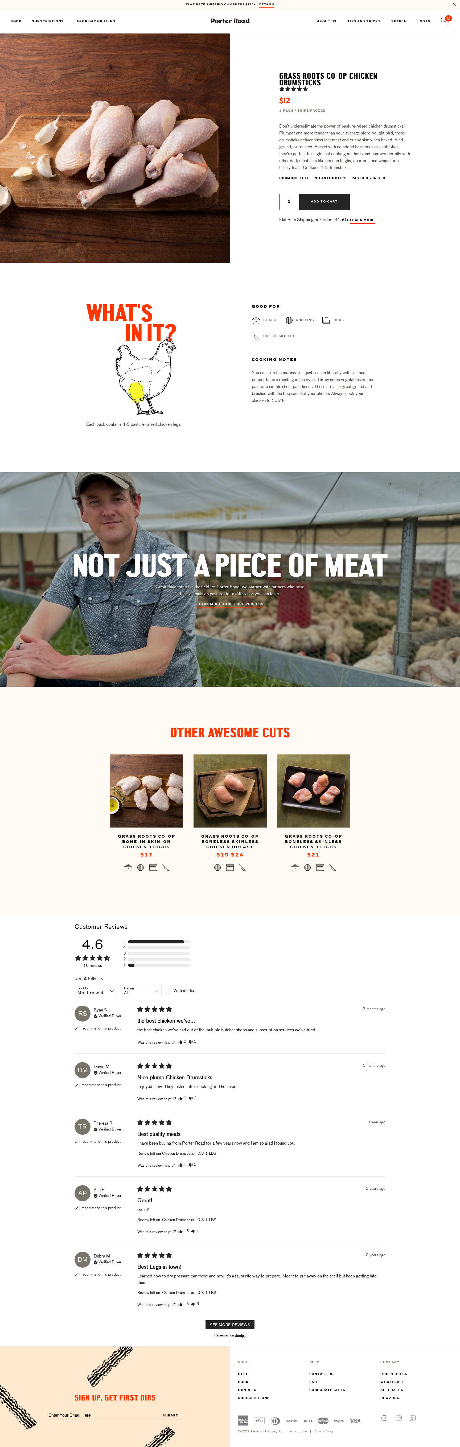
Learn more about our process (230, 604)
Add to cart (324, 201)
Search (399, 21)
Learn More (362, 220)
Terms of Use (297, 1431)
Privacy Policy (324, 1431)
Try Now (264, 5)
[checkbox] (186, 991)
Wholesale (392, 1382)
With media (183, 991)
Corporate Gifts (327, 1390)
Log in (423, 21)
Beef (243, 1374)
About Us (327, 21)
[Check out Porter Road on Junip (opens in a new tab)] (240, 1335)
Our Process (394, 1374)
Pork (243, 1382)
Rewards (390, 1398)
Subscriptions (254, 1398)
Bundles (247, 1390)
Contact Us (321, 1374)
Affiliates (391, 1390)
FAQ (313, 1382)
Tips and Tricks (364, 21)
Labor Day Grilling (95, 21)
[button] (293, 89)
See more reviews (230, 1325)
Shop (16, 21)
